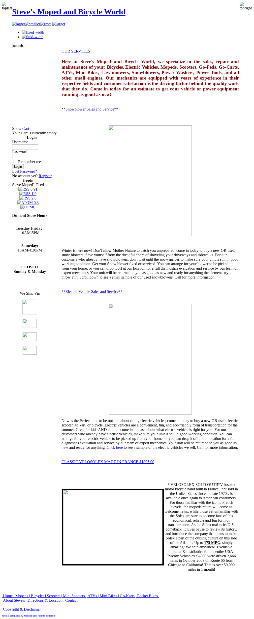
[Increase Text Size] (18, 24)
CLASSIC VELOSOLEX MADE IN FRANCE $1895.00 (108, 462)
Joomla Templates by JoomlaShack (19, 615)
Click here (115, 447)
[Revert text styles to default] (45, 24)
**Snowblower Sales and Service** (90, 109)
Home (8, 596)
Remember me (29, 162)
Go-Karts (127, 596)
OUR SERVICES (76, 51)
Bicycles (37, 596)
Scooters (53, 596)
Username (20, 142)
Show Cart (20, 128)
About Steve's (14, 600)
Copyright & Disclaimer (22, 609)
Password (19, 151)
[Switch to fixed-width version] (33, 32)
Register (45, 176)
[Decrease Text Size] (32, 24)
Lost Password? (24, 171)
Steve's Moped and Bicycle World (69, 11)
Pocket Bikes (147, 596)
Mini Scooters (74, 596)
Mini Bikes (108, 596)
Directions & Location (45, 600)
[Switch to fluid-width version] (32, 37)
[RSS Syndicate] (58, 24)
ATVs (92, 596)
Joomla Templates (47, 615)
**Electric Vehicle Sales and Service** (92, 291)
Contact (71, 600)
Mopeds (21, 596)
